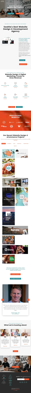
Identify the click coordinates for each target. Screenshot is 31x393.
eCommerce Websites (15, 274)
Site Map (10, 385)
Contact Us (15, 366)
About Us (10, 376)
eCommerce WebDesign (10, 380)
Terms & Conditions (15, 389)
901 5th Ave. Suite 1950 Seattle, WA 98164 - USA (4, 382)
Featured (3, 143)
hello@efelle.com (4, 378)
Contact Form (10, 384)
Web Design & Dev (10, 378)
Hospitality (19, 143)
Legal (14, 143)
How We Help (10, 13)
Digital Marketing (10, 382)
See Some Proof (20, 13)
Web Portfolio (23, 64)
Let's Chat (22, 60)
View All (15, 351)
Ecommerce (9, 143)
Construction (25, 143)
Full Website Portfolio (15, 278)
